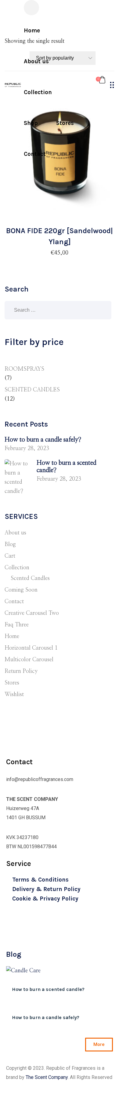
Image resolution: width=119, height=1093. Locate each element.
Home (12, 636)
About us (15, 533)
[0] (102, 79)
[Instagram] (19, 939)
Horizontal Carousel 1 (31, 648)
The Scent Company (47, 1077)
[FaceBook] (7, 939)
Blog (10, 544)
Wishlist (14, 694)
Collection (17, 567)
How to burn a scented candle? (66, 466)
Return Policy (21, 671)
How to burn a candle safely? (43, 440)
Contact (14, 601)
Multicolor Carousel (29, 659)
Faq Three (17, 625)
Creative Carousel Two (32, 613)
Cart (10, 556)
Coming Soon (21, 590)
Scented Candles (30, 578)
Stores (12, 683)
